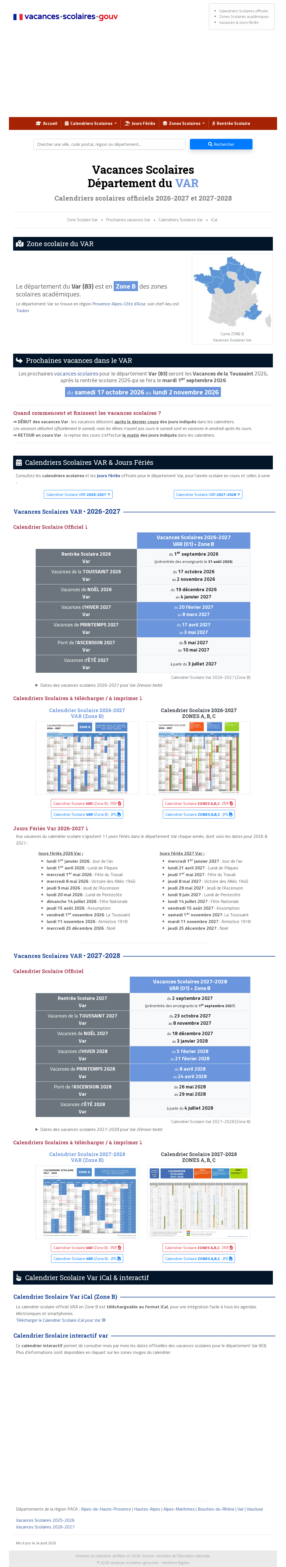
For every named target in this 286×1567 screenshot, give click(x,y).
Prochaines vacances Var (128, 220)
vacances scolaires (76, 373)
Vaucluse (255, 1509)
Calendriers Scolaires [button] (91, 123)
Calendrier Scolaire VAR (76, 494)
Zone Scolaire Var (82, 220)
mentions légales (175, 1562)
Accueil (49, 123)
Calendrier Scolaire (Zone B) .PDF (85, 803)
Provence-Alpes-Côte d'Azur (118, 303)
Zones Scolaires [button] (184, 123)
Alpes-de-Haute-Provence (106, 1509)
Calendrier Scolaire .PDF (197, 803)
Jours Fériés (142, 123)
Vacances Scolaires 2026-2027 (45, 1526)
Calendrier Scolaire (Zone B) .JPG (86, 814)
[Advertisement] (143, 75)
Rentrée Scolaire (232, 123)
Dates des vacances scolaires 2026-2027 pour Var (101, 685)
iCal (214, 220)
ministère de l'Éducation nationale (183, 1556)
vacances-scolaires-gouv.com (134, 1562)
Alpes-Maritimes (179, 1509)
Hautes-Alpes (147, 1509)
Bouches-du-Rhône (216, 1509)
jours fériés (108, 475)
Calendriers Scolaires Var (181, 220)
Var (240, 1509)
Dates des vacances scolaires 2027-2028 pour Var (101, 1129)
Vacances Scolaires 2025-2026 (45, 1520)
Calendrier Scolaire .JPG (197, 814)
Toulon (22, 310)
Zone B (126, 286)
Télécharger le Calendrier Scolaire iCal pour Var (59, 1320)
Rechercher (223, 144)
